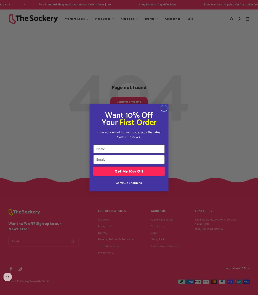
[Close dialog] (164, 108)
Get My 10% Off (129, 171)
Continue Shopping (129, 182)
